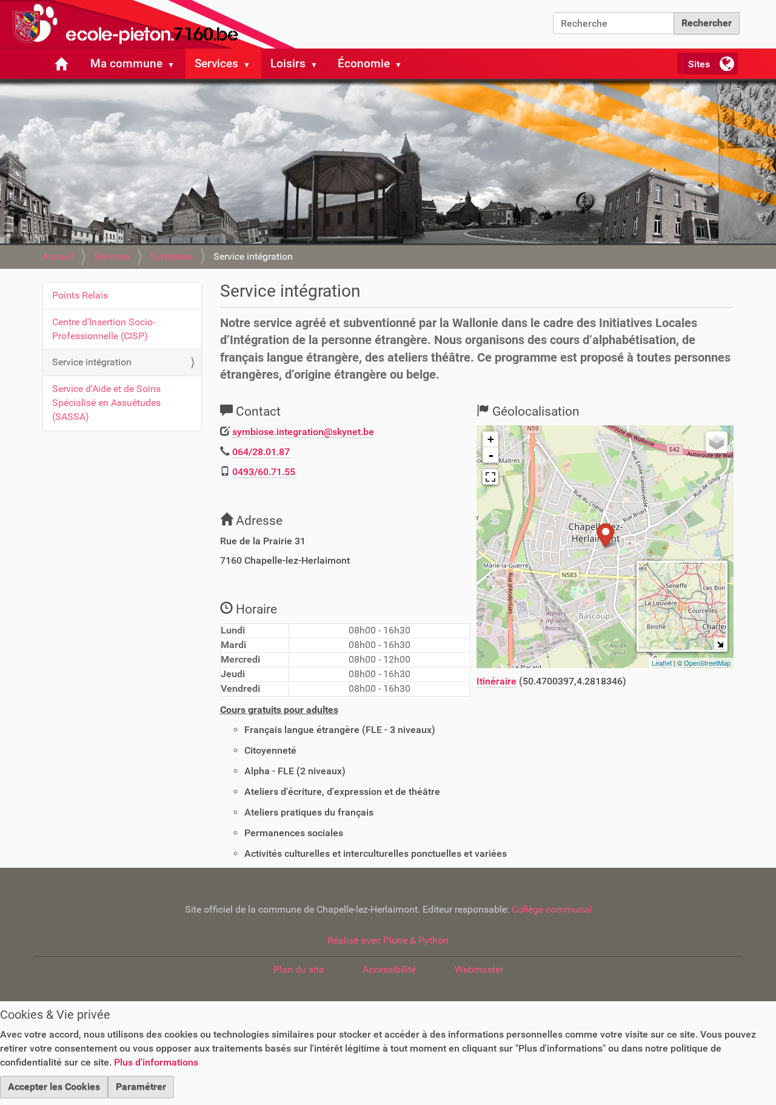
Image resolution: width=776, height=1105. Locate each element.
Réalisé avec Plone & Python (388, 940)
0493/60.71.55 (263, 472)
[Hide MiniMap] (720, 644)
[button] (176, 64)
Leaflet (662, 662)
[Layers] (717, 442)
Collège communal (552, 909)
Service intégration (92, 362)
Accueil (57, 256)
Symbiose (171, 256)
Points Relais (80, 295)
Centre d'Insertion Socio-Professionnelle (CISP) (103, 329)
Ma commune (126, 63)
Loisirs (288, 63)
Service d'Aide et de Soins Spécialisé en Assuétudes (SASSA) (106, 402)
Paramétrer (141, 1086)
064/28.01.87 (261, 452)
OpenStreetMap (707, 662)
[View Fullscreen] (490, 477)
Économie (364, 63)
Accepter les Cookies (54, 1086)
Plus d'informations (156, 1062)
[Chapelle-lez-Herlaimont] (151, 24)
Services (216, 63)
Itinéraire (497, 681)
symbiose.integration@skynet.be (303, 432)
